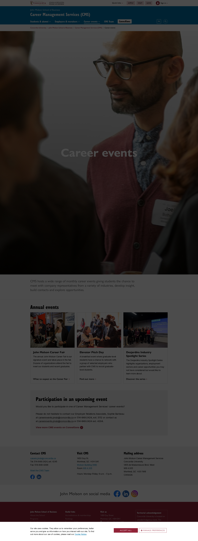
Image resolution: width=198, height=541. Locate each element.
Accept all (126, 530)
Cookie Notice (80, 534)
